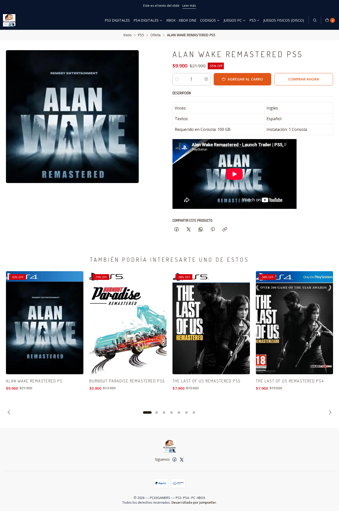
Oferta (155, 35)
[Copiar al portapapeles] (225, 229)
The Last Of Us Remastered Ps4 (290, 380)
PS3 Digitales (117, 20)
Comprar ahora (303, 79)
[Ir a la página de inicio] (9, 20)
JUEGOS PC (233, 20)
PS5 (252, 20)
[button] (147, 412)
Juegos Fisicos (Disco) (283, 20)
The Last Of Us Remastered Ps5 (206, 380)
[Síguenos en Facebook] (174, 459)
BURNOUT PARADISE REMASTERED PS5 (127, 380)
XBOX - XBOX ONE (181, 20)
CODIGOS (208, 20)
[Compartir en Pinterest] (212, 229)
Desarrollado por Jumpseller (193, 502)
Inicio (128, 35)
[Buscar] (315, 20)
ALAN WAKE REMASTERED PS (34, 380)
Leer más (209, 5)
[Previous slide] (9, 412)
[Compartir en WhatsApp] (201, 229)
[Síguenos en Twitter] (181, 459)
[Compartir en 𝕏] (188, 229)
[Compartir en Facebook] (176, 229)
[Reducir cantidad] (177, 79)
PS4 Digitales (146, 20)
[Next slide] (329, 412)
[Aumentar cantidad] (206, 79)
